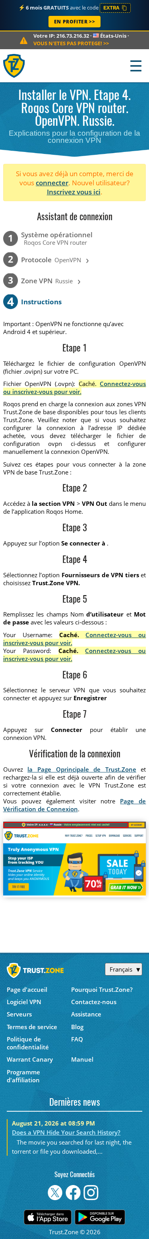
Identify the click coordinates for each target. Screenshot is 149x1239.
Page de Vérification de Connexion (74, 805)
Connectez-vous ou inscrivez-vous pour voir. (74, 388)
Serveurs (19, 1014)
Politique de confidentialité (28, 1043)
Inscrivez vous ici (74, 191)
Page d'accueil (27, 989)
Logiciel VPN (24, 1002)
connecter (52, 182)
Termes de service (32, 1027)
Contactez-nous (93, 1002)
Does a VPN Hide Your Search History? (66, 1132)
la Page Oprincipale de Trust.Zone (81, 769)
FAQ (77, 1039)
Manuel (82, 1059)
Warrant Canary (30, 1059)
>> (71, 43)
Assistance (86, 1014)
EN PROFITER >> (74, 21)
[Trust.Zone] (14, 65)
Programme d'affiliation (23, 1076)
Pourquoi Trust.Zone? (102, 989)
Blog (77, 1027)
